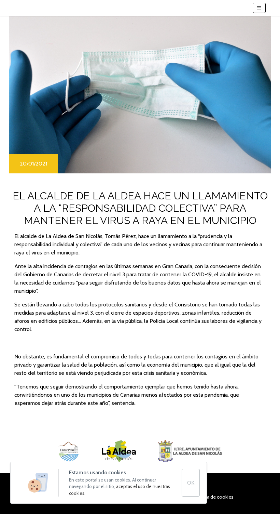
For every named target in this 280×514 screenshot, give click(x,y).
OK (190, 482)
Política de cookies (214, 497)
